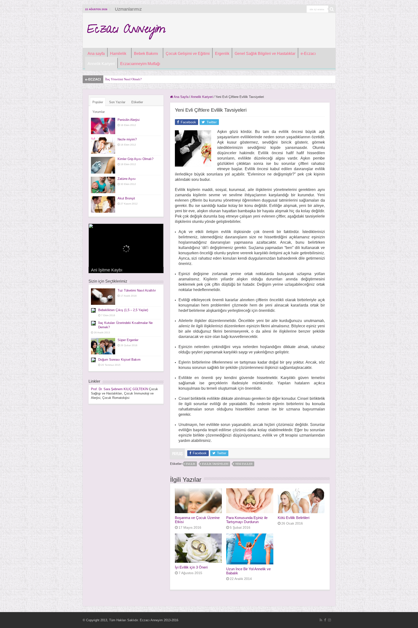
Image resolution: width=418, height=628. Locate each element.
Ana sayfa (96, 53)
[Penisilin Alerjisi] (103, 126)
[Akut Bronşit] (103, 204)
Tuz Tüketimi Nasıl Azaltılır (137, 290)
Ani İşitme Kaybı (106, 270)
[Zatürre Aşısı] (103, 185)
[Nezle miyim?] (103, 145)
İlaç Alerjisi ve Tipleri (119, 79)
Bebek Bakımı (146, 53)
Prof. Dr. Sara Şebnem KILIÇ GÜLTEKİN (119, 389)
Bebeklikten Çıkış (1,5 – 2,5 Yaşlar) (123, 310)
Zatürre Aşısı (127, 179)
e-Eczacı (308, 53)
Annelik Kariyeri (101, 64)
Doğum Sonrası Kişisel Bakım (119, 359)
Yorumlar (98, 112)
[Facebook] (325, 620)
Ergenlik (222, 53)
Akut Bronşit (126, 198)
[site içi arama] (332, 9)
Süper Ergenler (128, 340)
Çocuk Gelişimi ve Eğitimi (188, 53)
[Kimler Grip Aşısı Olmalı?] (103, 165)
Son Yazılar (117, 102)
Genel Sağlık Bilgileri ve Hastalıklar (265, 53)
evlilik (190, 463)
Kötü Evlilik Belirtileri (293, 518)
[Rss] (321, 620)
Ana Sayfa (180, 97)
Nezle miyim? (127, 139)
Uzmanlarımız (128, 9)
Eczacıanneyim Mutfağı (140, 64)
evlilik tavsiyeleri (215, 463)
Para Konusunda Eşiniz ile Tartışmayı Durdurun (247, 520)
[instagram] (329, 620)
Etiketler (137, 102)
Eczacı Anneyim (125, 30)
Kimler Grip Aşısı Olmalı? (135, 159)
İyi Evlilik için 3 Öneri (191, 567)
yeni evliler (244, 463)
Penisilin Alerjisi (129, 120)
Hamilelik (118, 53)
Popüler (97, 102)
